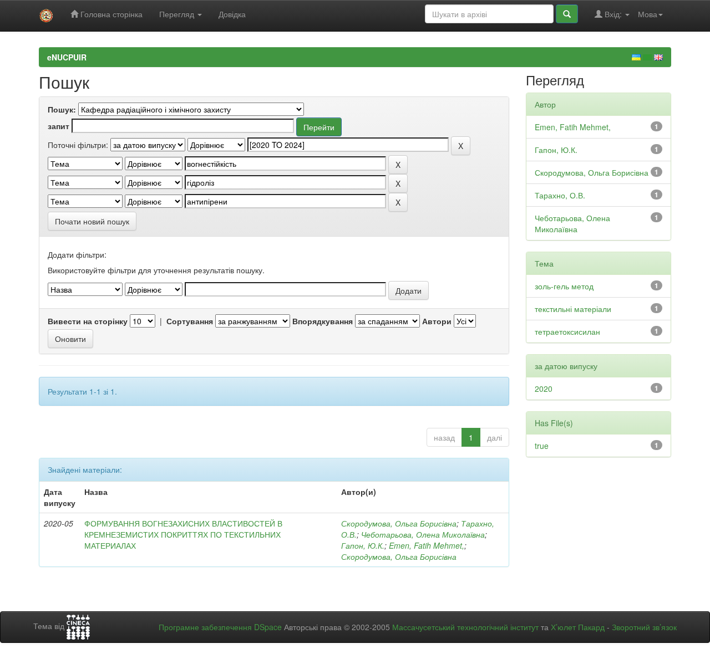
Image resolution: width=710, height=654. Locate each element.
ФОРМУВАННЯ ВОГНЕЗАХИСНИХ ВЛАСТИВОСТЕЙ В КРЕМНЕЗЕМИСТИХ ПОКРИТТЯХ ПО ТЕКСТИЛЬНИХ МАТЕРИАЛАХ (183, 534)
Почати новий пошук (92, 221)
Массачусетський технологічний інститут (465, 626)
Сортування (189, 320)
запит (58, 125)
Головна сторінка (110, 13)
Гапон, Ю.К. (362, 545)
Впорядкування (322, 320)
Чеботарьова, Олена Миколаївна (423, 534)
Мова (647, 13)
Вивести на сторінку (88, 320)
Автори (437, 320)
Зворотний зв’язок (644, 626)
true (542, 445)
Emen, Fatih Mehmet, (426, 545)
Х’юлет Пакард (578, 626)
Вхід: (613, 13)
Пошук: (62, 109)
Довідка (232, 13)
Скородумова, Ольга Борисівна (399, 523)
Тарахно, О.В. (560, 195)
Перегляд (177, 13)
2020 (543, 388)
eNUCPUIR (67, 57)
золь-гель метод (564, 286)
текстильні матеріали (573, 308)
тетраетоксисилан (567, 331)
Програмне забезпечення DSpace (220, 626)
